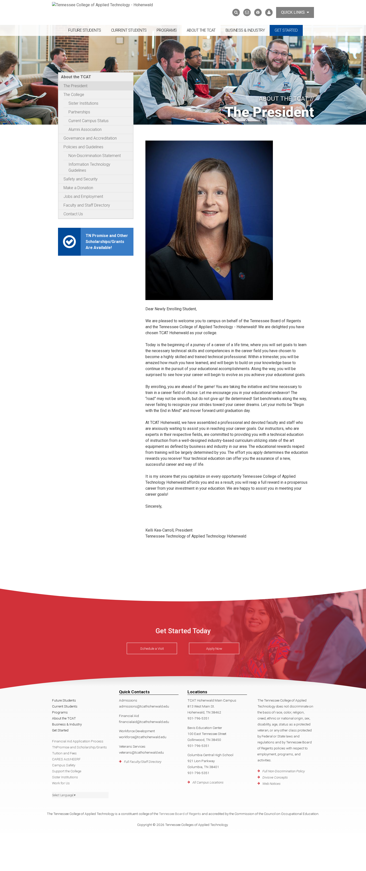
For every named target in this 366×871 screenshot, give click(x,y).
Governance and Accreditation (90, 138)
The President (75, 85)
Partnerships (79, 112)
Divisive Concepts (275, 777)
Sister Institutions (83, 103)
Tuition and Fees (64, 753)
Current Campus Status (88, 120)
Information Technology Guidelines (89, 167)
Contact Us (73, 214)
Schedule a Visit (152, 648)
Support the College (66, 771)
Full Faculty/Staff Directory (142, 762)
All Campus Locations (208, 782)
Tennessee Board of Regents (180, 814)
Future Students (84, 30)
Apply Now (214, 648)
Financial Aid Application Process (77, 741)
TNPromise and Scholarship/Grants (79, 747)
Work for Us (61, 783)
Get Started (286, 30)
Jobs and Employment (83, 196)
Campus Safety (63, 765)
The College (73, 94)
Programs (167, 30)
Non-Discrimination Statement (94, 155)
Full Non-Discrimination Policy (283, 771)
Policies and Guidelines (83, 147)
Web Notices (271, 784)
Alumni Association (85, 129)
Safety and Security (80, 179)
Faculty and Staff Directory (86, 205)
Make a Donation (78, 187)
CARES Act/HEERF (66, 759)
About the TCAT (201, 30)
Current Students (129, 30)
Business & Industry (245, 30)
